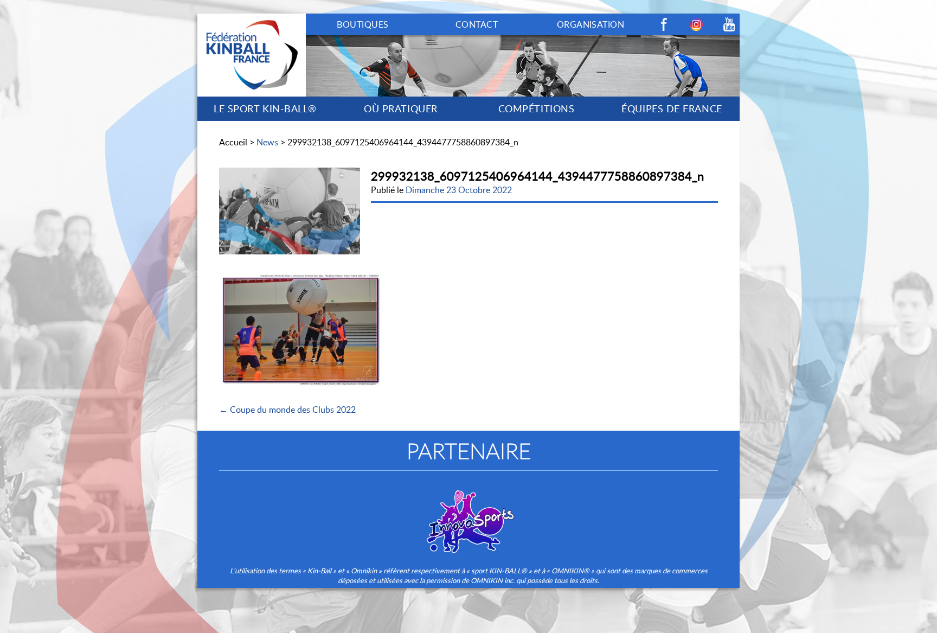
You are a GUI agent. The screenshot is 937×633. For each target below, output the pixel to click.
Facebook (664, 24)
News (267, 142)
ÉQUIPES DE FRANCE (671, 108)
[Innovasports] (468, 514)
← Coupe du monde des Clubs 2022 (287, 409)
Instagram (696, 24)
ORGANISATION (591, 24)
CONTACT (476, 24)
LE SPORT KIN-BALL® (265, 108)
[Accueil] (251, 19)
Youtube (729, 24)
